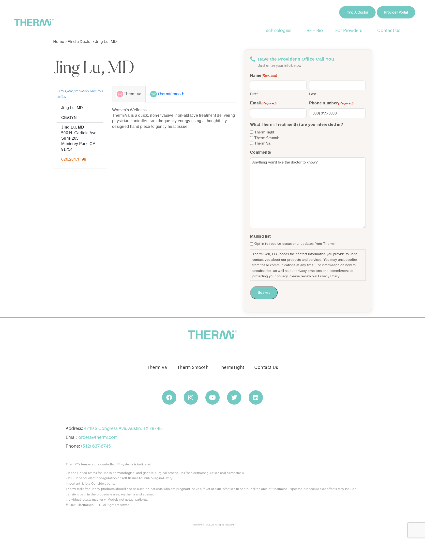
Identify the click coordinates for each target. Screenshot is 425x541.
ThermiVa (262, 143)
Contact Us (389, 30)
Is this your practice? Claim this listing (80, 93)
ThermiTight (264, 132)
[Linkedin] (256, 397)
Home (58, 41)
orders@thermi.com (98, 437)
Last (312, 94)
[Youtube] (212, 397)
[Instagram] (191, 397)
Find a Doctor (80, 41)
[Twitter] (234, 397)
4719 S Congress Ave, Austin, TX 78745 (123, 428)
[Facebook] (169, 397)
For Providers (348, 30)
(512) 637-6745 (96, 446)
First (254, 94)
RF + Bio (314, 30)
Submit (264, 293)
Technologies (277, 30)
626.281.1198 (73, 159)
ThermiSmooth (266, 138)
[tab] (129, 94)
